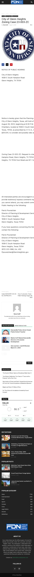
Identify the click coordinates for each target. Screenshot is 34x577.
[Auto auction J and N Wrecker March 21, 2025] (6, 348)
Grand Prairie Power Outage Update (21, 473)
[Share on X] (7, 64)
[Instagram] (19, 568)
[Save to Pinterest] (11, 64)
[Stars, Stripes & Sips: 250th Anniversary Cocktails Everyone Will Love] (6, 454)
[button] (2, 2)
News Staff (5, 24)
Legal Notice (15, 16)
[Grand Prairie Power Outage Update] (6, 475)
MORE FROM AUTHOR (20, 325)
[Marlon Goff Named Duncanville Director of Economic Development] (6, 340)
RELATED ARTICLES (8, 325)
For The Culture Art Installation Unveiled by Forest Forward (16, 391)
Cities (7, 13)
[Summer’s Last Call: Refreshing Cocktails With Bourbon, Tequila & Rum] (6, 438)
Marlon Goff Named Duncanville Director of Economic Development (21, 340)
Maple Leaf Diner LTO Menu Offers (12, 387)
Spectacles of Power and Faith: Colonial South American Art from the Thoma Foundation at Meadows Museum (17, 382)
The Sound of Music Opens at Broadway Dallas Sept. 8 (17, 373)
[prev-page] (3, 354)
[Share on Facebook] (3, 64)
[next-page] (5, 354)
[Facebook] (14, 568)
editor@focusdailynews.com (20, 557)
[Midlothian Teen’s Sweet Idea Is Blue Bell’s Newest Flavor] (6, 467)
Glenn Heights (13, 13)
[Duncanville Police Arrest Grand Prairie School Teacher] (6, 332)
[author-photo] (17, 311)
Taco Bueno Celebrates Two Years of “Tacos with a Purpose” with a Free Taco (16, 377)
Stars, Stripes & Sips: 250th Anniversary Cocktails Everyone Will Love (20, 453)
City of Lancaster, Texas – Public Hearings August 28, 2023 (25, 295)
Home (3, 13)
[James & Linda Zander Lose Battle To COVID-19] (6, 483)
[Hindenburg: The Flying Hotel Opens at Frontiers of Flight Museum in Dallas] (6, 446)
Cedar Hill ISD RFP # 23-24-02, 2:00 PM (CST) (9, 294)
